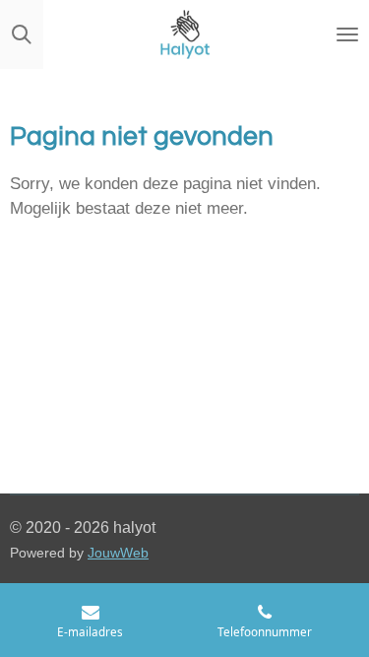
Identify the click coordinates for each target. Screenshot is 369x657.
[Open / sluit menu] (347, 34)
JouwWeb (118, 553)
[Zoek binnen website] (21, 34)
